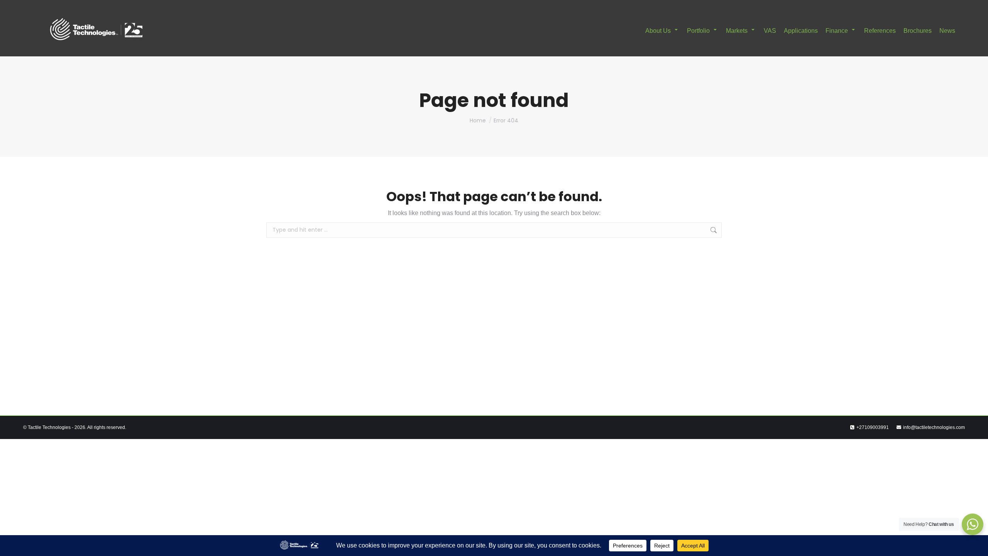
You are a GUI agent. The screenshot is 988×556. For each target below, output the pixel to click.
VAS (770, 30)
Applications (801, 30)
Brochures (917, 30)
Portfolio (698, 30)
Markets (737, 30)
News (947, 30)
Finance (837, 30)
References (880, 30)
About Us (658, 30)
